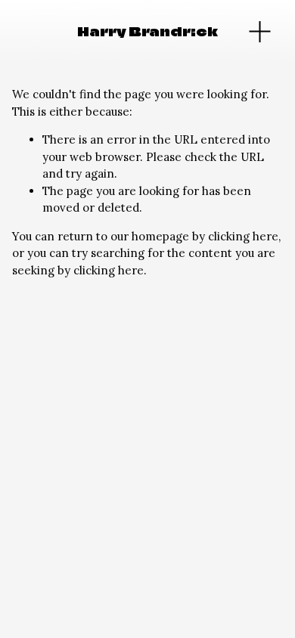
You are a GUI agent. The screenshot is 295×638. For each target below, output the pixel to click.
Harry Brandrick (147, 31)
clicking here (243, 236)
